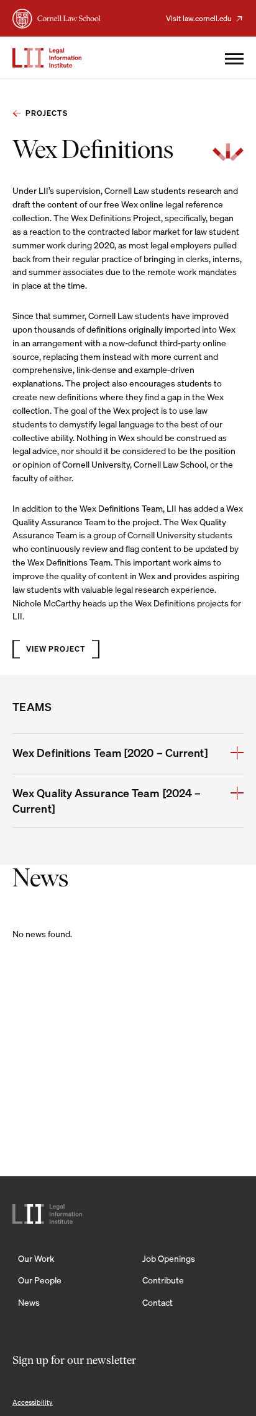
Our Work (36, 1258)
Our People (40, 1280)
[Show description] (237, 754)
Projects (46, 113)
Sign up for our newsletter (74, 1361)
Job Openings (168, 1258)
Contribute (163, 1280)
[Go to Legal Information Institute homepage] (46, 58)
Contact (157, 1302)
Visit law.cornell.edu (199, 18)
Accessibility (32, 1402)
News (29, 1302)
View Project (56, 648)
